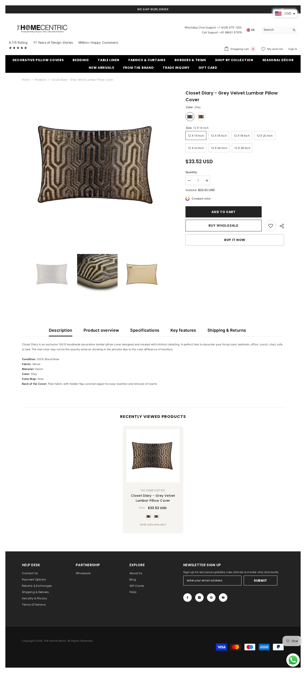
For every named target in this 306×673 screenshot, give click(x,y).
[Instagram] (199, 597)
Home (26, 79)
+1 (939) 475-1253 (229, 27)
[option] (97, 165)
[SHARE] (280, 226)
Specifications (144, 330)
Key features (183, 330)
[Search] (279, 29)
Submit (260, 580)
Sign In (292, 49)
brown (156, 516)
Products (40, 79)
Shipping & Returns (226, 330)
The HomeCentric (153, 490)
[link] (270, 225)
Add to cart (223, 212)
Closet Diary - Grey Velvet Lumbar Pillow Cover (153, 498)
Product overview (101, 330)
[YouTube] (223, 597)
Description (60, 330)
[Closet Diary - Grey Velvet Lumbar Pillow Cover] (153, 455)
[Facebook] (187, 597)
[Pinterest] (211, 597)
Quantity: (191, 172)
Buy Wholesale (224, 225)
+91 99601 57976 (230, 32)
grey (148, 516)
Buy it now (234, 240)
